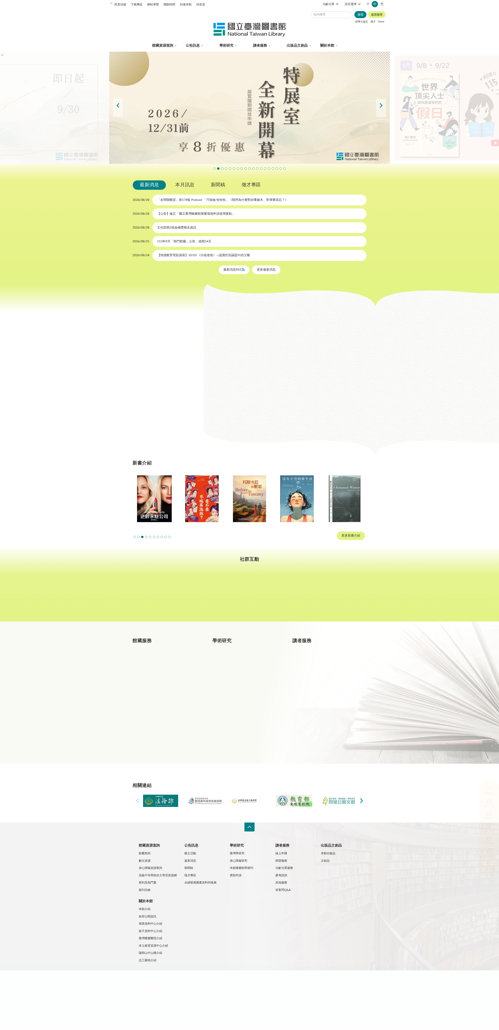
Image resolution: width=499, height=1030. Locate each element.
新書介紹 (156, 703)
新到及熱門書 (147, 882)
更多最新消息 (266, 269)
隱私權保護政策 (144, 981)
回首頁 (200, 4)
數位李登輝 (277, 168)
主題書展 (307, 319)
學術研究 (226, 45)
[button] (134, 537)
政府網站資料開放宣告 (251, 981)
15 (190, 361)
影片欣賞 (331, 319)
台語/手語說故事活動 (261, 168)
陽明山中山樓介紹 (150, 952)
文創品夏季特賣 (242, 168)
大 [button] (382, 4)
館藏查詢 (485, 793)
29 (190, 380)
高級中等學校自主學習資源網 (158, 875)
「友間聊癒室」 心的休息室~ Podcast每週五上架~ (253, 168)
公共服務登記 (485, 856)
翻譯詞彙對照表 (168, 981)
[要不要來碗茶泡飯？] (154, 498)
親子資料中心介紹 (150, 931)
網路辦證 (485, 818)
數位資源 (485, 806)
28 (181, 380)
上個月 (136, 325)
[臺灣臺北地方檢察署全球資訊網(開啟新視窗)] (249, 801)
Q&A (485, 868)
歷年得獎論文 (239, 676)
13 (172, 361)
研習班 (266, 319)
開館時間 (169, 4)
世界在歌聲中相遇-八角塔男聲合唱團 (234, 168)
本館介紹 (144, 909)
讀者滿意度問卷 (230, 168)
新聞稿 (218, 185)
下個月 (191, 325)
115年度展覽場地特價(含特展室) (218, 168)
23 (136, 380)
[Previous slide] (118, 108)
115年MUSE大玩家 (249, 168)
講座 (246, 319)
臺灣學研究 (237, 703)
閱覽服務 (281, 860)
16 (136, 371)
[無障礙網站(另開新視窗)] (147, 996)
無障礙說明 (210, 981)
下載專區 (136, 4)
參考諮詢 (281, 875)
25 (154, 380)
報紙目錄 (156, 690)
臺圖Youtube (298, 595)
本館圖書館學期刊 (241, 868)
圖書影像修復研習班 (226, 168)
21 (181, 371)
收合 (249, 827)
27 (172, 380)
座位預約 (485, 843)
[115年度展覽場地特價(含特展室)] (249, 108)
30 (136, 389)
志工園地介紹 (147, 960)
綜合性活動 (226, 329)
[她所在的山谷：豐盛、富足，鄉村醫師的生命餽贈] (297, 498)
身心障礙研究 (238, 860)
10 (145, 361)
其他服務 (281, 882)
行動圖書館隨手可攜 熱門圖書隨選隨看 (281, 168)
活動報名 (485, 831)
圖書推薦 (316, 717)
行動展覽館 (237, 717)
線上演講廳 (254, 329)
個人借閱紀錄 (319, 676)
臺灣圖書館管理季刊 (244, 690)
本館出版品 (328, 853)
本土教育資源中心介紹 (153, 945)
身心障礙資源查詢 (150, 868)
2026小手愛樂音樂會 (257, 168)
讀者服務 (260, 45)
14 (181, 361)
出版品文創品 (297, 45)
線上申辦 (281, 853)
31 (145, 389)
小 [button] (367, 4)
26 (163, 380)
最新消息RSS (232, 269)
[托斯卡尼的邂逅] (202, 498)
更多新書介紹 (351, 535)
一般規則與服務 (320, 662)
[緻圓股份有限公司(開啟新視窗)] (338, 801)
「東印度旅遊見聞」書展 (245, 168)
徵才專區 (251, 185)
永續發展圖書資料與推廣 (200, 882)
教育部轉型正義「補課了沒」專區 (265, 168)
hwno (381, 21)
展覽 (285, 319)
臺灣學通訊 (201, 595)
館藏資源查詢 (162, 45)
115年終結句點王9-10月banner (222, 168)
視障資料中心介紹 (150, 923)
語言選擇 (351, 4)
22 (190, 371)
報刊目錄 (144, 890)
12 (163, 361)
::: (111, 3)
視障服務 (316, 690)
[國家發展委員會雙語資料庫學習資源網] (205, 801)
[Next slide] (381, 108)
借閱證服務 (317, 703)
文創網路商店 (284, 168)
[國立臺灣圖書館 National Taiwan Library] (249, 30)
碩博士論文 (361, 21)
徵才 (373, 21)
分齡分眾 (328, 4)
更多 (197, 745)
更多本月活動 (288, 423)
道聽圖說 (346, 595)
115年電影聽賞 (273, 168)
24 (145, 380)
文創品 (325, 860)
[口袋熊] (345, 498)
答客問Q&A (283, 890)
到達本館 (186, 4)
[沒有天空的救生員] (249, 498)
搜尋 (360, 14)
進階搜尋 (377, 14)
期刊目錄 (156, 676)
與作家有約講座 (238, 168)
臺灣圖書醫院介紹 (150, 938)
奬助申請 (236, 875)
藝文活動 (190, 853)
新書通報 (156, 717)
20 (172, 371)
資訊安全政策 (190, 981)
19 (163, 371)
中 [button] (374, 4)
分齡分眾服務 (284, 868)
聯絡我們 (228, 981)
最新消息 (149, 185)
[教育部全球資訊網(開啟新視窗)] (294, 801)
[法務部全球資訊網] (160, 801)
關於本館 (327, 45)
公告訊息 (193, 45)
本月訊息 (184, 185)
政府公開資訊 (147, 916)
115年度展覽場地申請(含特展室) (214, 168)
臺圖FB (153, 595)
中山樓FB (249, 595)
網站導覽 (153, 4)
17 (145, 371)
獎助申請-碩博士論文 (244, 662)
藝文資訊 (280, 329)
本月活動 (224, 319)
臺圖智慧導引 (269, 168)
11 (154, 361)
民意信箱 (120, 4)
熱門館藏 (156, 662)
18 (154, 371)
